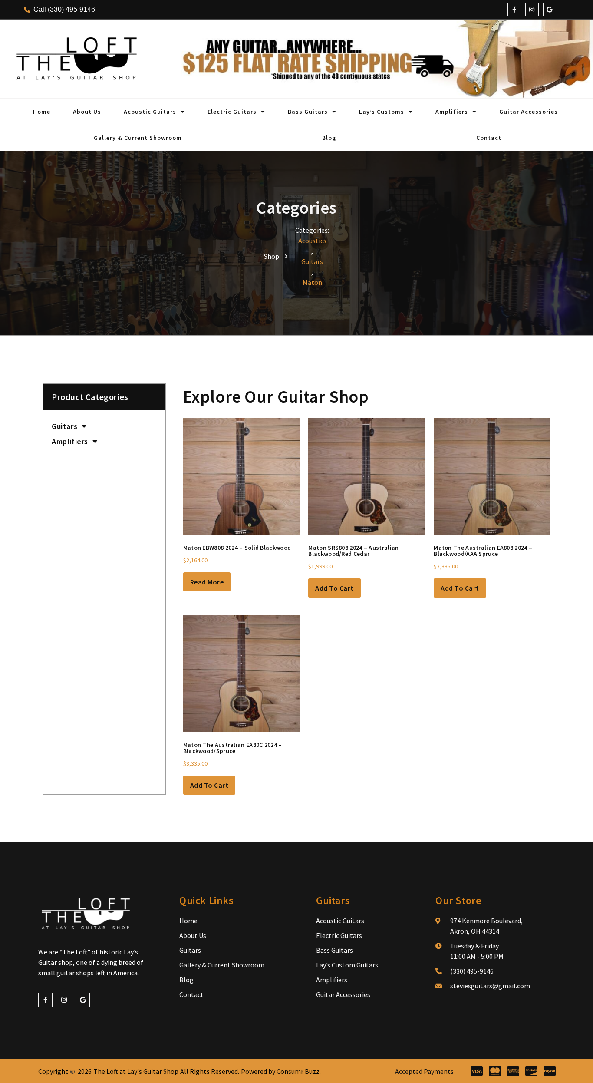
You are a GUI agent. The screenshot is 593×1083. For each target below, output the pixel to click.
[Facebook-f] (514, 10)
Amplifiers (451, 112)
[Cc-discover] (531, 1071)
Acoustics (312, 240)
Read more (207, 582)
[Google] (550, 10)
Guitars (312, 261)
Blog (329, 138)
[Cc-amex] (512, 1071)
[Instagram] (532, 10)
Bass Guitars (308, 112)
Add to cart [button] (334, 588)
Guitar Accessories (528, 112)
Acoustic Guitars (150, 112)
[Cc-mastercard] (494, 1071)
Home (41, 112)
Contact (488, 138)
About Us (87, 112)
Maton (312, 282)
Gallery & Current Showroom (138, 138)
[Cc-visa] (476, 1071)
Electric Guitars (232, 112)
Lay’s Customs (381, 112)
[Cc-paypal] (549, 1071)
